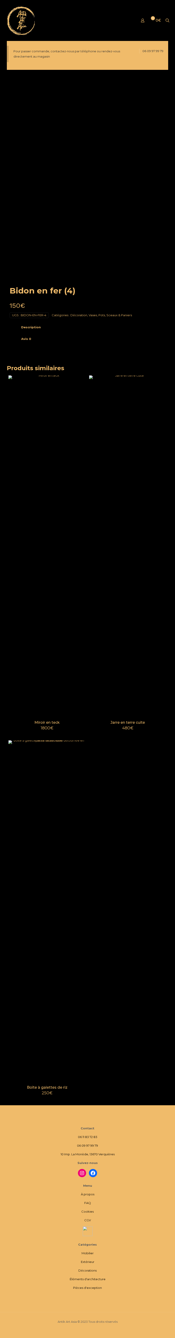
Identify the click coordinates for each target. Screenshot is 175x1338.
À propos (87, 1194)
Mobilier (88, 1253)
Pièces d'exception (87, 1288)
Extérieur (87, 1262)
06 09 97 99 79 (152, 51)
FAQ (87, 1203)
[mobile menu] (127, 20)
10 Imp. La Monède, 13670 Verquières (88, 1154)
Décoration (78, 315)
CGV (87, 1220)
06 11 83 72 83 (87, 1137)
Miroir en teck (47, 722)
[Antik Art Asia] (22, 20)
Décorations (87, 1270)
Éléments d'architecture (88, 1279)
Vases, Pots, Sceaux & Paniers (110, 315)
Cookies (87, 1211)
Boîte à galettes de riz (47, 1087)
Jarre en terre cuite (128, 722)
